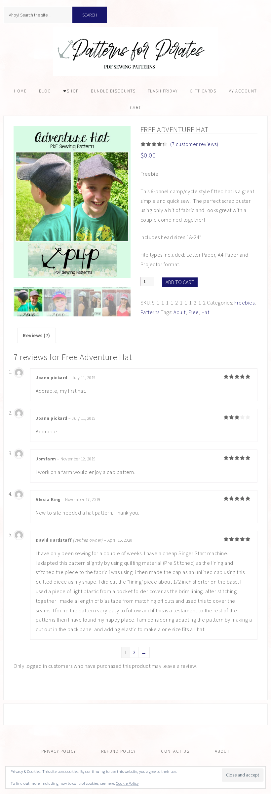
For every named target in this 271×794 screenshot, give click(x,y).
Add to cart (180, 282)
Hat (206, 312)
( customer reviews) (194, 144)
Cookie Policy (127, 783)
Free (193, 312)
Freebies (244, 302)
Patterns (150, 312)
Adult (180, 312)
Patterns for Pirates (135, 51)
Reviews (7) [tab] (36, 335)
